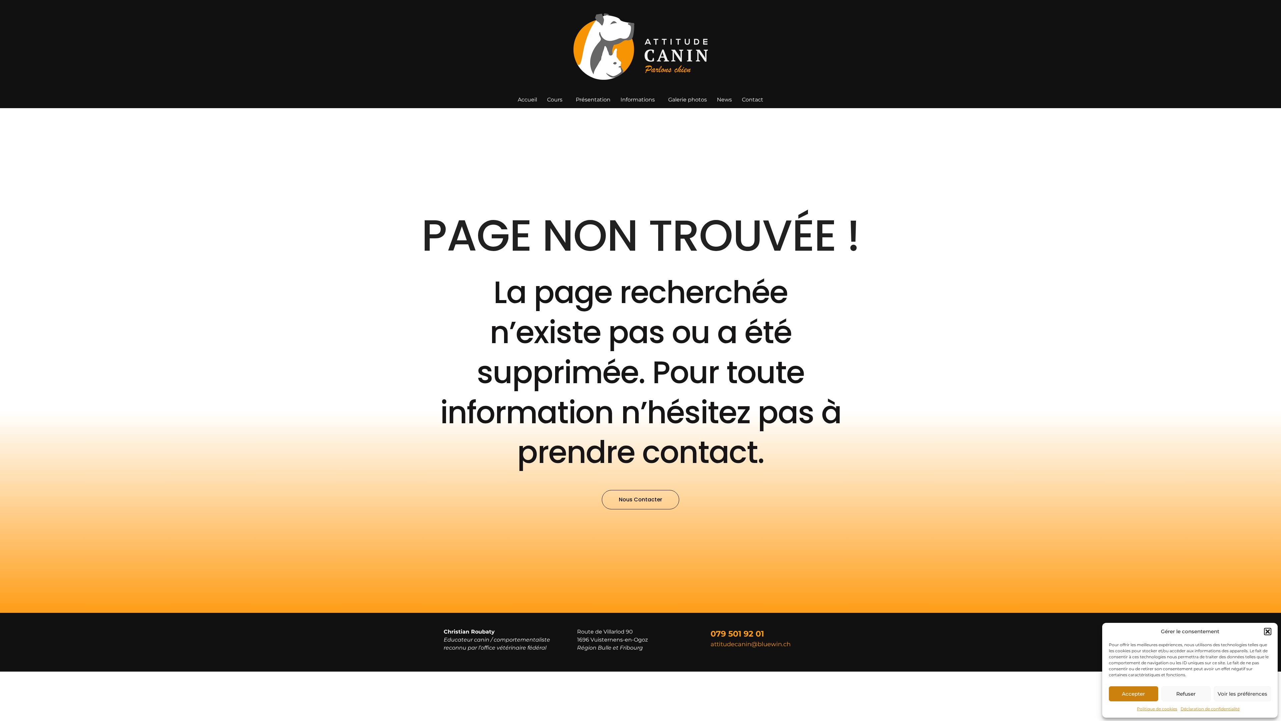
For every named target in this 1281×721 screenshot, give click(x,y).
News (724, 99)
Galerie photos (687, 99)
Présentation (593, 99)
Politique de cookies (1157, 708)
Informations (637, 99)
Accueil (527, 99)
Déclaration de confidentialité (1210, 708)
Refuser (1186, 694)
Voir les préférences (1242, 694)
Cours (554, 99)
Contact (752, 99)
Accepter (1133, 694)
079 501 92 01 (737, 634)
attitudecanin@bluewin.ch (751, 644)
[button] (1267, 631)
